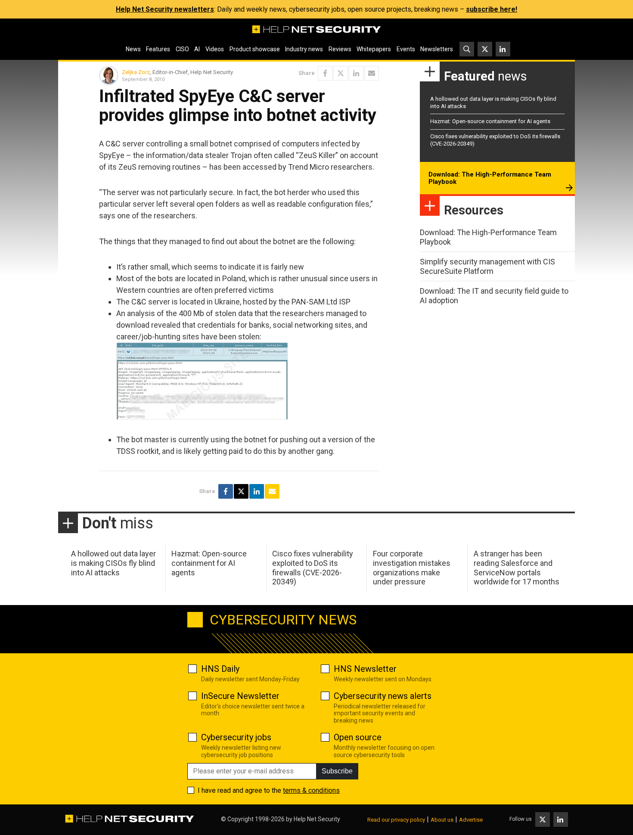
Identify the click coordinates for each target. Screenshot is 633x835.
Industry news (304, 49)
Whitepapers (374, 49)
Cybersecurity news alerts (382, 696)
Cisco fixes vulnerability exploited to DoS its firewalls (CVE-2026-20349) (312, 567)
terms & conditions (311, 790)
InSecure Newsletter (240, 696)
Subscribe (337, 771)
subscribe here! (491, 9)
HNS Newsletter (365, 669)
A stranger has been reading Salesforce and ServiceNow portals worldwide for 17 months (516, 567)
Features (158, 49)
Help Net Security (317, 819)
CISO (182, 49)
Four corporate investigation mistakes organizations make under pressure (411, 567)
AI (197, 49)
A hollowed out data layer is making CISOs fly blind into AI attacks (113, 563)
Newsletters (436, 49)
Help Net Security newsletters (165, 9)
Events (406, 49)
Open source (358, 737)
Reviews (340, 49)
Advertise (471, 819)
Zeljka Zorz (136, 72)
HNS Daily (220, 669)
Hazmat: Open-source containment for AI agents (490, 121)
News (133, 49)
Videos (214, 49)
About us (442, 819)
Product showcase (255, 49)
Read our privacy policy (396, 819)
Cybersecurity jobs (236, 737)
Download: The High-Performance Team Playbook (489, 178)
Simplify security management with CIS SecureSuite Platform (487, 266)
